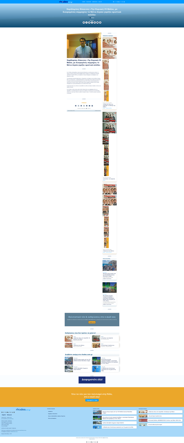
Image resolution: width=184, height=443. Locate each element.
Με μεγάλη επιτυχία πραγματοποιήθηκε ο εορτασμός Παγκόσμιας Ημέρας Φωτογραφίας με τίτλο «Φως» (109, 298)
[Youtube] (7, 412)
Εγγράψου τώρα (92, 322)
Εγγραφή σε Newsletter (52, 413)
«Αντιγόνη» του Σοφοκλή (109, 178)
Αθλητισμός (105, 272)
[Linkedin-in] (122, 1)
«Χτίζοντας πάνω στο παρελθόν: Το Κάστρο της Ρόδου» (109, 105)
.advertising (105, 437)
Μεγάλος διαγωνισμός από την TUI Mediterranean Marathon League (109, 275)
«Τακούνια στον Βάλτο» (108, 251)
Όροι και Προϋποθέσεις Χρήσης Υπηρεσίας (56, 416)
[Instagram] (3, 412)
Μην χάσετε (107, 96)
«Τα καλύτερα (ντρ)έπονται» (107, 345)
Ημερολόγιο (94, 1)
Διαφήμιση (50, 411)
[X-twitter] (116, 1)
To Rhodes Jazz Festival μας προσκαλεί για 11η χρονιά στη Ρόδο (108, 369)
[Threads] (121, 1)
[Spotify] (124, 1)
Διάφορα (92, 17)
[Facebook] (113, 1)
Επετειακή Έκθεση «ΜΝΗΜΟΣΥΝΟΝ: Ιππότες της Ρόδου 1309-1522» (164, 420)
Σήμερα (83, 1)
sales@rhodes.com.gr (13, 431)
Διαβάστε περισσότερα (107, 278)
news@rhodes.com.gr (22, 430)
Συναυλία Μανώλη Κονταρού (155, 424)
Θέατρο (104, 108)
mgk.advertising (10, 418)
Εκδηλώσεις (88, 1)
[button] (84, 22)
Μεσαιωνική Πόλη (109, 108)
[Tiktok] (119, 1)
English (100, 1)
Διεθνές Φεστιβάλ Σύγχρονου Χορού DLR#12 (113, 422)
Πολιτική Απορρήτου (52, 418)
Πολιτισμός (104, 294)
